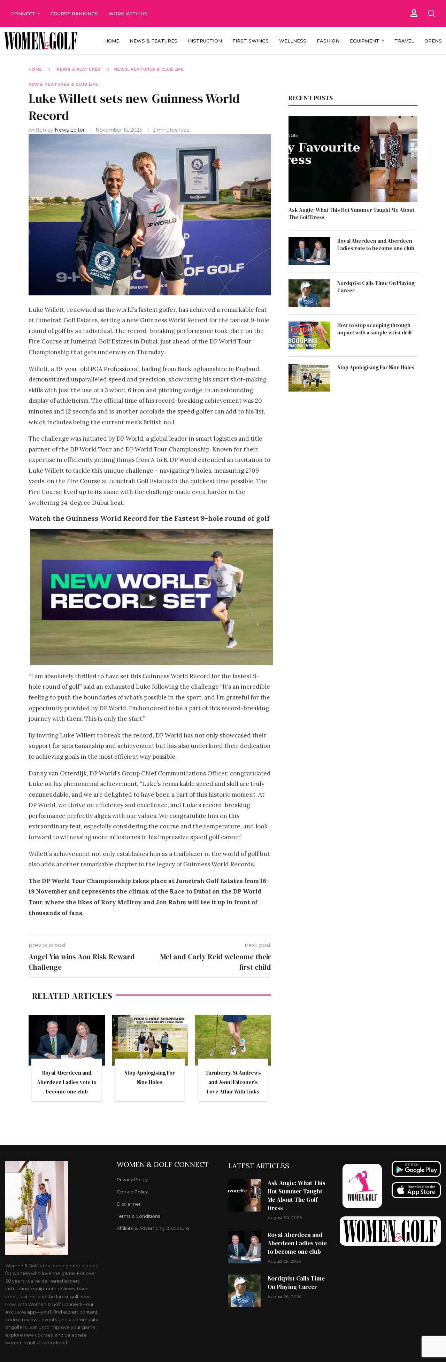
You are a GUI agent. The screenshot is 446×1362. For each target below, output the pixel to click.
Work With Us (128, 13)
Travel (404, 41)
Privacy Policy (132, 1179)
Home (111, 41)
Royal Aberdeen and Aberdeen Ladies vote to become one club (67, 1082)
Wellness (292, 41)
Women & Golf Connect (163, 1164)
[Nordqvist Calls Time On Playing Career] (309, 293)
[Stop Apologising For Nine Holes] (150, 1040)
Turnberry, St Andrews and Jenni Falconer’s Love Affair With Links (233, 1082)
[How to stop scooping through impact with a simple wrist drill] (309, 335)
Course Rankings (74, 13)
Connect (23, 13)
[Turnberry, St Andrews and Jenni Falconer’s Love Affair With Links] (233, 1040)
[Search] (431, 13)
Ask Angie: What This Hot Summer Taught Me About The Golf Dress (351, 213)
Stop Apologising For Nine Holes (376, 367)
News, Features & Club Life (149, 69)
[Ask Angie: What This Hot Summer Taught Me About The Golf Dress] (353, 159)
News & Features (153, 41)
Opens (433, 41)
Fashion (328, 41)
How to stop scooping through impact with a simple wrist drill (374, 329)
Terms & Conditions (138, 1216)
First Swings (250, 41)
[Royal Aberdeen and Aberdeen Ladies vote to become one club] (67, 1040)
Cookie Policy (132, 1192)
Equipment (364, 41)
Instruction (205, 41)
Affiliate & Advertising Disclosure (153, 1228)
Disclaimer (129, 1204)
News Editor (70, 130)
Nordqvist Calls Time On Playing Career (376, 286)
